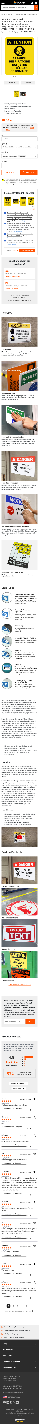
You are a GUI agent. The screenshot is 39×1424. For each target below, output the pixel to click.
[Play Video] (23, 94)
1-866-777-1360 (19, 298)
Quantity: (5, 161)
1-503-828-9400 (17, 1388)
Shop (5, 1344)
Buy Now (9, 172)
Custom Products (12, 852)
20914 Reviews (13, 1065)
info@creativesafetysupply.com (19, 300)
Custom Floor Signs (10, 918)
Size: (3, 135)
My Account (8, 1350)
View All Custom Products (19, 984)
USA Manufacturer (14, 1397)
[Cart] (36, 3)
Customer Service (10, 1367)
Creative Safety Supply (21, 1413)
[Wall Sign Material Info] (6, 144)
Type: (4, 144)
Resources (7, 1355)
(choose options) (20, 221)
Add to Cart (30, 172)
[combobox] (19, 7)
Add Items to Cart (27, 250)
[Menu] (3, 3)
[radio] (28, 1057)
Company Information (11, 1361)
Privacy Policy (10, 1409)
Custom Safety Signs (10, 886)
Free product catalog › (13, 276)
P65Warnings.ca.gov (12, 184)
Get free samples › (12, 289)
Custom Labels (8, 981)
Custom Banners (8, 949)
